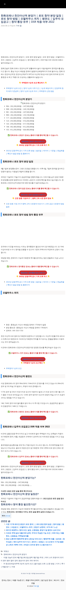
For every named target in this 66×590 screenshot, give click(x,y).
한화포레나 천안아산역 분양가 (15, 554)
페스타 (56, 580)
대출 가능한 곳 (18, 580)
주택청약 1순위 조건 (14, 368)
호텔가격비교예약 (32, 580)
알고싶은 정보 (46, 580)
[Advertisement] (33, 43)
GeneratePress (40, 573)
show (8, 516)
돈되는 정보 (6, 580)
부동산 (6, 551)
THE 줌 (36, 586)
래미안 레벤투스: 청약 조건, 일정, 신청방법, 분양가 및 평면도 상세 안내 (33, 530)
